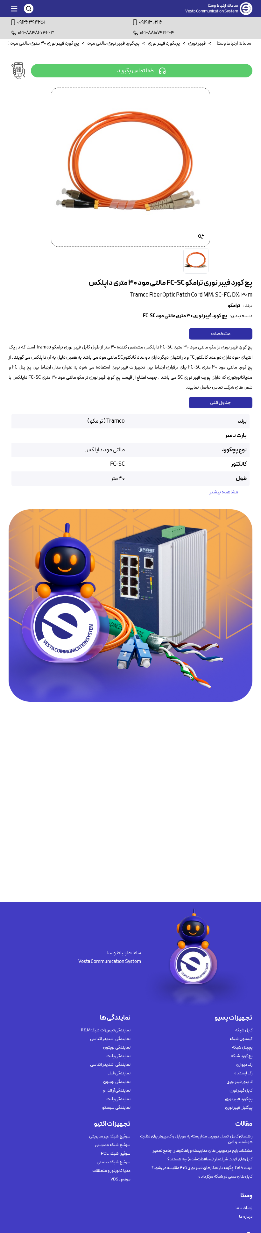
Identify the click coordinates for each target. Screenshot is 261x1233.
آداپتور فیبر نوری (239, 1082)
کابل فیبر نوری (240, 1090)
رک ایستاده (243, 1073)
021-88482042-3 (36, 33)
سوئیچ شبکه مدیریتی (112, 1145)
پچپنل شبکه (242, 1047)
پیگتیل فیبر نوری (238, 1108)
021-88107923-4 (157, 33)
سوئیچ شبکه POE (115, 1154)
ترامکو (234, 306)
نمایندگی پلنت (118, 1056)
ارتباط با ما (244, 1208)
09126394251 (31, 22)
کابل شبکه (243, 1030)
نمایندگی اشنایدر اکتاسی (110, 1039)
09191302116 (151, 22)
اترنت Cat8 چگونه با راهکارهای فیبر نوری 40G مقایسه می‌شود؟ (202, 1168)
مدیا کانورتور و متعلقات (111, 1171)
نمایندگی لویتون (116, 1047)
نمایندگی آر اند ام (116, 1090)
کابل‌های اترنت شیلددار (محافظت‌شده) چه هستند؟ (209, 1159)
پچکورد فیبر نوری (238, 1099)
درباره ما (245, 1217)
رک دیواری (244, 1065)
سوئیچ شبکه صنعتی (113, 1162)
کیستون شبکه (240, 1039)
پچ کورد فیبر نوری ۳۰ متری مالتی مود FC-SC (185, 316)
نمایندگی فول (119, 1073)
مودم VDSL (120, 1179)
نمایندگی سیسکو (116, 1108)
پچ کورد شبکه (241, 1056)
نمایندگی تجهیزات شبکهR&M (105, 1030)
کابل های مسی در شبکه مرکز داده (225, 1176)
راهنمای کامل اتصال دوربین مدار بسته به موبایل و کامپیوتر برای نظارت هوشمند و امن (196, 1139)
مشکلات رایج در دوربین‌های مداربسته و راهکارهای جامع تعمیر (202, 1151)
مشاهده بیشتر (224, 492)
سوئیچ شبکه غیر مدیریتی (109, 1136)
